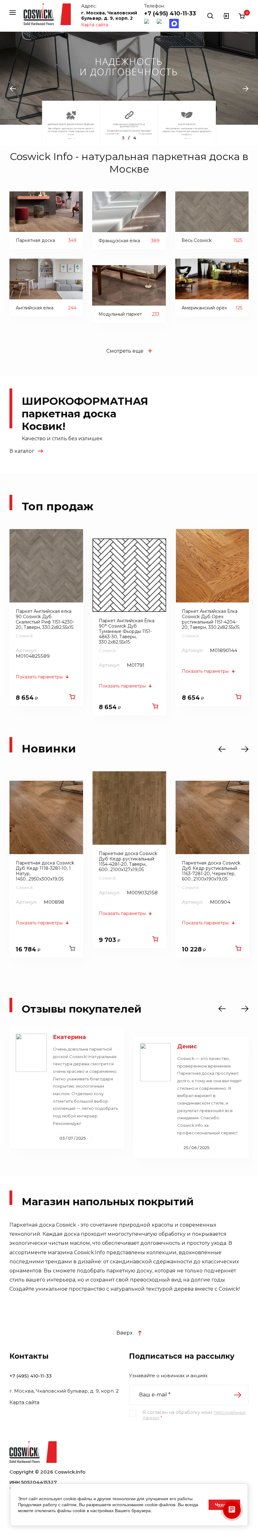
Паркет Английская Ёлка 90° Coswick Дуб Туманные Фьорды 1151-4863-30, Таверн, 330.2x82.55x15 (126, 631)
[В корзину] (72, 696)
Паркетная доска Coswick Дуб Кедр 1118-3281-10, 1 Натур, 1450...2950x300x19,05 (45, 871)
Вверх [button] (124, 1333)
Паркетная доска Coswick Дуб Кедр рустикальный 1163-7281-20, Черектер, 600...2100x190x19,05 (211, 871)
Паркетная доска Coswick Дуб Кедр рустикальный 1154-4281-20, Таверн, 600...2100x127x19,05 (128, 861)
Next (245, 89)
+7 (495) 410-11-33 (170, 13)
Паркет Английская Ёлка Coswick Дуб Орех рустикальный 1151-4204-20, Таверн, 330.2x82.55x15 (210, 619)
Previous (12, 89)
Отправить (238, 1395)
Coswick (24, 635)
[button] (12, 12)
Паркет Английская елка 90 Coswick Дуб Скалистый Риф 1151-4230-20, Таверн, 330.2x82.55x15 (45, 619)
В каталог (21, 451)
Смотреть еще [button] (124, 351)
